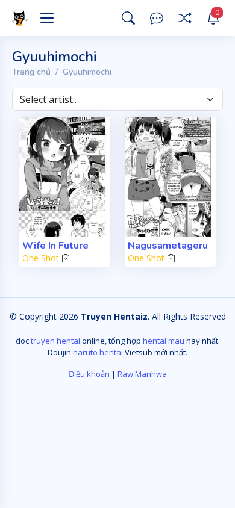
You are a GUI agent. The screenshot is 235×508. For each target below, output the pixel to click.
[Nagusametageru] (170, 177)
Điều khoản (89, 373)
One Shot (40, 258)
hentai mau (163, 340)
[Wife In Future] (64, 177)
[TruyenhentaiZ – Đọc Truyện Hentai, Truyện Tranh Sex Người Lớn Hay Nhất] (21, 18)
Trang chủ (31, 72)
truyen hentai (55, 340)
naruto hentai (98, 352)
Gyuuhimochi (87, 72)
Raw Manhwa (142, 373)
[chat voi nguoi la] (156, 18)
